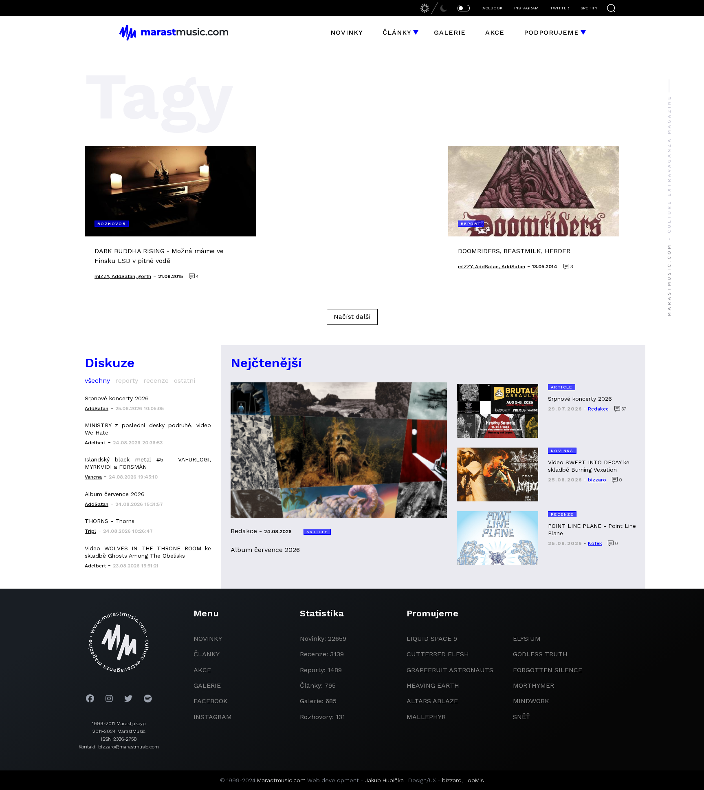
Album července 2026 (115, 494)
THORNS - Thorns (109, 521)
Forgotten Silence (547, 670)
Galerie (450, 32)
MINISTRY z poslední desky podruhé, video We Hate (148, 429)
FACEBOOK (491, 8)
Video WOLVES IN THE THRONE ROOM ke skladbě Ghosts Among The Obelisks (148, 552)
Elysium (527, 638)
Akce (494, 32)
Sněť (521, 717)
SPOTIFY (589, 8)
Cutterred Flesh (438, 654)
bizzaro (452, 780)
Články (397, 32)
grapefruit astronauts (450, 670)
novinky (208, 638)
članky (207, 654)
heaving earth (433, 685)
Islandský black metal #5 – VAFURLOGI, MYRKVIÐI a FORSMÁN (148, 463)
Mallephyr (426, 717)
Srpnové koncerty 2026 (117, 398)
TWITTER (559, 8)
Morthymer (533, 685)
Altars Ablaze (432, 701)
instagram (213, 717)
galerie (207, 685)
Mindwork (531, 701)
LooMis (474, 780)
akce (202, 670)
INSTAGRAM (526, 8)
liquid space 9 (432, 638)
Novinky (346, 32)
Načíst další (352, 316)
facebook (211, 701)
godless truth (540, 654)
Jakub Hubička (384, 780)
